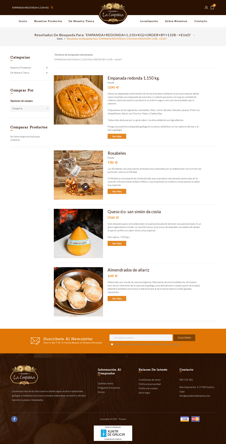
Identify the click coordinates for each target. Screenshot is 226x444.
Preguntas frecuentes (109, 387)
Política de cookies (148, 388)
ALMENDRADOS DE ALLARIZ (128, 269)
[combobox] (32, 7)
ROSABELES (117, 153)
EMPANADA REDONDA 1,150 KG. (134, 78)
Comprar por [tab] (22, 90)
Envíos (101, 392)
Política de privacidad (150, 384)
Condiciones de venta (150, 379)
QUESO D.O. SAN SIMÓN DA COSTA (134, 211)
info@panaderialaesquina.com (194, 395)
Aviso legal (144, 392)
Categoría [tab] (17, 108)
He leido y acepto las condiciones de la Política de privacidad (147, 344)
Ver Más (117, 136)
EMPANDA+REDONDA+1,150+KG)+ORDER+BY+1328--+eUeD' (88, 59)
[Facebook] (14, 419)
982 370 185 (186, 379)
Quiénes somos (105, 383)
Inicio (60, 38)
